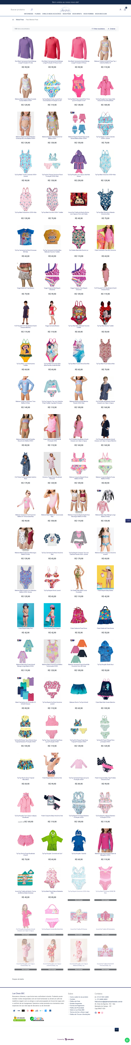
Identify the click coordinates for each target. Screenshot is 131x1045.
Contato (72, 999)
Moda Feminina (89, 14)
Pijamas (38, 14)
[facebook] (96, 1013)
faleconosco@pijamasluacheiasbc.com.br (108, 1002)
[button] (120, 9)
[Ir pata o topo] (117, 1029)
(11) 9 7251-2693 (103, 997)
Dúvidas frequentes (76, 1003)
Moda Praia (67, 14)
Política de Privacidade (77, 1008)
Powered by (60, 1039)
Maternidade (28, 14)
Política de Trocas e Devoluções (80, 1014)
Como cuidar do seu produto (79, 997)
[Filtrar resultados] (128, 521)
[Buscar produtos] (32, 10)
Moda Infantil (77, 14)
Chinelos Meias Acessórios (51, 14)
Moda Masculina (101, 14)
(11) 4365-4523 (102, 999)
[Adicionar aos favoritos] (16, 38)
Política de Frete (75, 1001)
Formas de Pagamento (77, 1005)
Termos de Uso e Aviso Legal (79, 1012)
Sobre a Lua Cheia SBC (77, 1010)
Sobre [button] (70, 994)
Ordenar (112, 29)
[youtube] (99, 1013)
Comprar (25, 70)
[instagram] (102, 1013)
